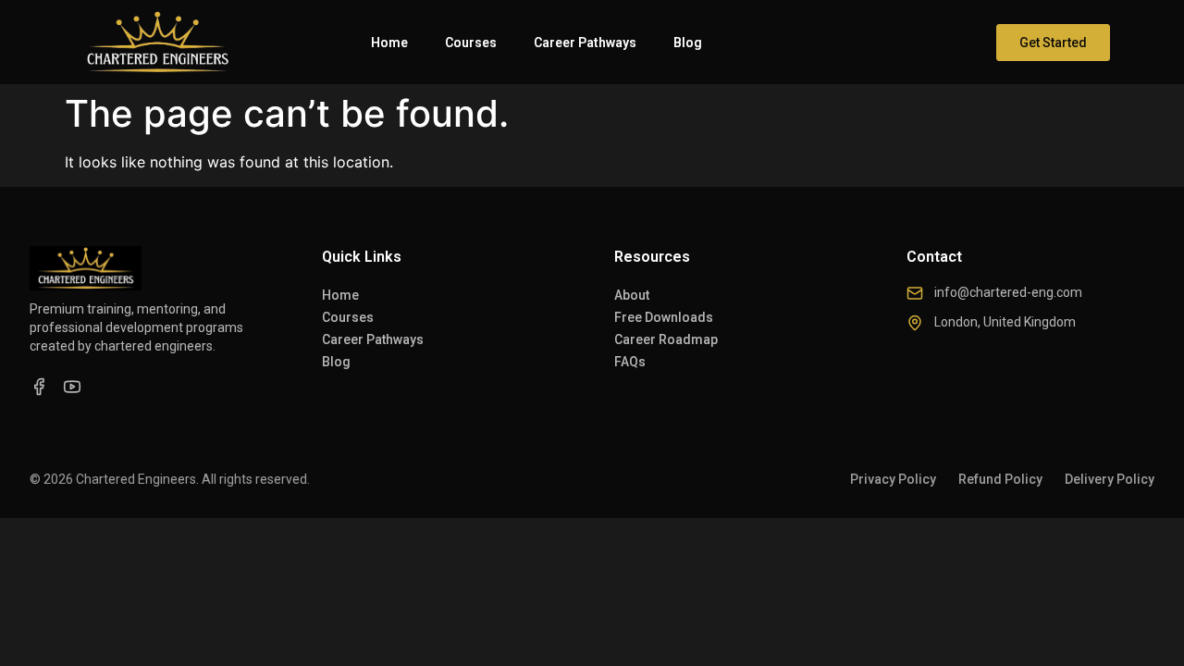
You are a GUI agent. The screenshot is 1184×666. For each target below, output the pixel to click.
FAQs (630, 361)
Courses (471, 42)
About (631, 295)
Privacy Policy (893, 479)
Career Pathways (585, 42)
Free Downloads (663, 317)
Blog (687, 42)
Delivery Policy (1109, 479)
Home (389, 42)
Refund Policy (1000, 479)
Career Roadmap (666, 339)
